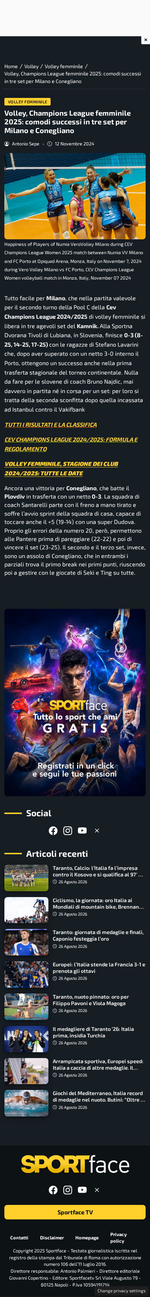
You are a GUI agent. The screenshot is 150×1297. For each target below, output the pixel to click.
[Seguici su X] (96, 830)
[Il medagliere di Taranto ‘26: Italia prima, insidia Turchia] (26, 1039)
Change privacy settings (122, 1290)
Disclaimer (52, 1237)
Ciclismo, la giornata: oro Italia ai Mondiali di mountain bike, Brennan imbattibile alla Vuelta (96, 906)
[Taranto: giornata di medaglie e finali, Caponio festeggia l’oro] (26, 942)
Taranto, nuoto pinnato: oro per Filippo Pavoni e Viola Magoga (91, 1000)
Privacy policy (118, 1237)
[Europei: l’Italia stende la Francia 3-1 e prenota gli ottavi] (26, 974)
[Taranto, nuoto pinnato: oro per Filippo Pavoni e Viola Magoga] (26, 1007)
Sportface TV (75, 1212)
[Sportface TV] (75, 702)
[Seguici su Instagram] (67, 830)
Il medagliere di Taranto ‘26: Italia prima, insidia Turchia (93, 1032)
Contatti (19, 1237)
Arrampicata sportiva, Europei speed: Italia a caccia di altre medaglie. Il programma (98, 1067)
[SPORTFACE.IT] (75, 1164)
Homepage (87, 1237)
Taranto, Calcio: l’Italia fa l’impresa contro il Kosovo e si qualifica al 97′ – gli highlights (97, 874)
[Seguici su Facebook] (53, 830)
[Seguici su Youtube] (82, 830)
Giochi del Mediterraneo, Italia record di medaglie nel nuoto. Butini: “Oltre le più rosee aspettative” (99, 1099)
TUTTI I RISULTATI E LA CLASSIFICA (50, 424)
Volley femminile (27, 101)
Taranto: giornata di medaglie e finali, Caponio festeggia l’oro (98, 935)
